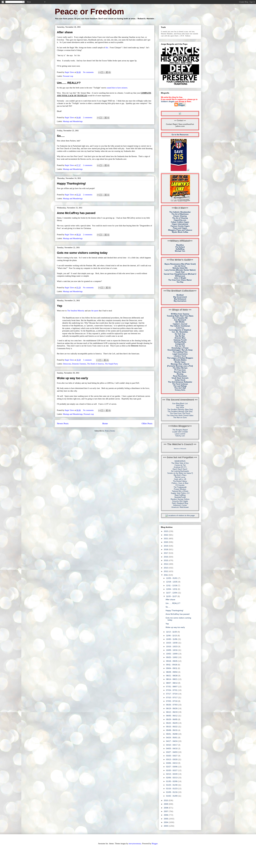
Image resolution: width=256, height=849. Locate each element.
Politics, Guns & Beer (180, 483)
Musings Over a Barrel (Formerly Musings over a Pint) (180, 365)
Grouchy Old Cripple (180, 501)
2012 (166, 571)
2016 (166, 557)
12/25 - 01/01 (172, 578)
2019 (166, 546)
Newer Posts (63, 423)
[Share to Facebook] (107, 72)
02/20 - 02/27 (172, 770)
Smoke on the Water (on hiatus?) (180, 473)
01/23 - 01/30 (172, 785)
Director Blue (180, 338)
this (106, 48)
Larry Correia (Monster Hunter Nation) (180, 270)
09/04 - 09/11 (172, 668)
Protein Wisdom (180, 489)
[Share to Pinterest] (109, 72)
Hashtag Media (180, 342)
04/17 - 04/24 (172, 741)
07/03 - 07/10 (172, 701)
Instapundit (180, 344)
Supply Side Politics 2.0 (180, 493)
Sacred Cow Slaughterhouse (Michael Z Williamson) (180, 275)
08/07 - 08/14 (172, 683)
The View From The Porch (180, 413)
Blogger (155, 844)
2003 (166, 826)
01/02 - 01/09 (172, 796)
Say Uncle (180, 407)
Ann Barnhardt (180, 320)
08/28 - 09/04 (172, 672)
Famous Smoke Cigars (180, 226)
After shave (65, 32)
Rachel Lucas (180, 477)
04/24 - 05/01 (172, 737)
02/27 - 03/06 (172, 767)
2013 (166, 568)
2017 (166, 553)
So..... (61, 135)
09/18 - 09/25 (172, 661)
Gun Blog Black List (180, 403)
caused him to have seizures (117, 88)
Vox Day (180, 282)
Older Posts (147, 423)
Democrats (67, 364)
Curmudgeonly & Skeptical (180, 330)
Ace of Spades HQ (180, 318)
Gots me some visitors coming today (82, 252)
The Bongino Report (180, 430)
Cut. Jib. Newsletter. (180, 332)
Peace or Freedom (89, 11)
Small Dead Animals (180, 378)
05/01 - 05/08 (172, 734)
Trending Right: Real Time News (180, 316)
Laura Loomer (180, 434)
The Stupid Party (111, 364)
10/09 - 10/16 (172, 650)
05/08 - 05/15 (172, 730)
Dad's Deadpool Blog (180, 503)
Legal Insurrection (180, 354)
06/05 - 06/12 (172, 716)
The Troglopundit (180, 487)
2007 (166, 811)
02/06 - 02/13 (172, 778)
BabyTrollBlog (180, 495)
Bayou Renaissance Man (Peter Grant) (180, 264)
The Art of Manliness (180, 214)
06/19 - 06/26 (172, 708)
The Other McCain (180, 368)
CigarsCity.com (180, 220)
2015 (166, 560)
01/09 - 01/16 (172, 792)
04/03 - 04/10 (172, 748)
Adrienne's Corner (180, 505)
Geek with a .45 (180, 479)
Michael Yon (180, 251)
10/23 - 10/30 (172, 643)
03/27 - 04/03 (172, 752)
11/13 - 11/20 (171, 632)
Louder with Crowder (180, 432)
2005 (166, 819)
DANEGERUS (180, 461)
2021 (166, 538)
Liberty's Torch (180, 356)
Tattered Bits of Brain (180, 491)
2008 (166, 808)
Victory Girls (180, 390)
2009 (166, 804)
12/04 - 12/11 (172, 589)
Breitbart (180, 295)
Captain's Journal (180, 324)
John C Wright (180, 278)
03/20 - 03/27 (172, 756)
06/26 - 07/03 (172, 705)
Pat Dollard (180, 247)
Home (105, 423)
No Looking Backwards (180, 471)
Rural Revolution (180, 376)
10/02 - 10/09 (172, 654)
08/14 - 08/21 (172, 679)
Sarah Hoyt (180, 272)
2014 (166, 564)
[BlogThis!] (102, 72)
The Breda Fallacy (180, 481)
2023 (166, 531)
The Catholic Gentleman (180, 326)
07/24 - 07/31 (172, 690)
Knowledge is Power (180, 348)
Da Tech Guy (180, 334)
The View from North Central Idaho (180, 415)
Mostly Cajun (180, 362)
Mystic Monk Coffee (180, 232)
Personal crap (68, 76)
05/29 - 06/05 (172, 719)
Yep (59, 305)
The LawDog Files (180, 352)
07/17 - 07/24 (172, 694)
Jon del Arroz (180, 266)
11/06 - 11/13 (171, 635)
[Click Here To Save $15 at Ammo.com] (179, 170)
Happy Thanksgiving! (71, 183)
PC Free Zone (180, 370)
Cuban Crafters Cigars (180, 222)
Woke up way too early (72, 378)
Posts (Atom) (110, 431)
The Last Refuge (180, 386)
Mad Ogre (180, 405)
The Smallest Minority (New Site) (180, 409)
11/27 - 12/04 (172, 593)
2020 (166, 542)
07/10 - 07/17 (172, 697)
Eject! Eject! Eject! (180, 469)
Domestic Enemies (79, 364)
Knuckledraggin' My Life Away (180, 350)
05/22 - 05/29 (172, 723)
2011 (166, 575)
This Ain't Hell (180, 388)
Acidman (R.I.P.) (180, 467)
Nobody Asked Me (180, 268)
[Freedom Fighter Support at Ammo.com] (188, 170)
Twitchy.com (180, 436)
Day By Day (180, 336)
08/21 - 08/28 (172, 676)
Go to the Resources (180, 135)
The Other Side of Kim (180, 463)
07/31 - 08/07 (172, 686)
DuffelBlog (180, 249)
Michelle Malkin (180, 360)
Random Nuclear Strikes (180, 499)
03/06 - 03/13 (172, 763)
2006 (166, 815)
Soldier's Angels (168, 102)
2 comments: (88, 118)
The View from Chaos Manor (180, 280)
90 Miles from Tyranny (180, 314)
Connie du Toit (180, 465)
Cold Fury (180, 328)
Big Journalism (180, 301)
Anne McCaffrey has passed (76, 213)
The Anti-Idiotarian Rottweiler (180, 382)
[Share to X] (104, 72)
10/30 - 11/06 (172, 639)
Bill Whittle (180, 322)
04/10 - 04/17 (172, 745)
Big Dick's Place (180, 475)
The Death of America (95, 364)
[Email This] (99, 72)
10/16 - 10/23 (172, 646)
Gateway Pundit (180, 340)
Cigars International (180, 224)
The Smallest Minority (75, 311)
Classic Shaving (180, 216)
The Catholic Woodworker (180, 212)
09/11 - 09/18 (172, 665)
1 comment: (88, 360)
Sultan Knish (180, 380)
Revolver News (180, 372)
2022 (166, 535)
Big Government (180, 297)
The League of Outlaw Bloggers (180, 358)
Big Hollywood (180, 299)
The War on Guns (180, 417)
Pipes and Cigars (180, 228)
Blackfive (180, 245)
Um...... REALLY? (69, 82)
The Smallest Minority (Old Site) (180, 411)
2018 (166, 549)
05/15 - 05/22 (172, 727)
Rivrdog (180, 374)
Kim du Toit (180, 346)
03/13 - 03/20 (172, 759)
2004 (166, 822)
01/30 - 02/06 (172, 781)
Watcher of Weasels (180, 448)
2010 (166, 800)
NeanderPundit (180, 497)
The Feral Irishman (180, 384)
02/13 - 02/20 (172, 774)
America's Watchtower (180, 507)
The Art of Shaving (180, 218)
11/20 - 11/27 (171, 596)
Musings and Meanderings (73, 121)
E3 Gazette (180, 485)
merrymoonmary (135, 844)
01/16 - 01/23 (172, 788)
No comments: (89, 72)
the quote (94, 311)
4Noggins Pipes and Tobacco (180, 230)
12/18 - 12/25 (172, 582)
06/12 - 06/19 (172, 712)
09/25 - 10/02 (172, 657)
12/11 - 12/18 (172, 585)
